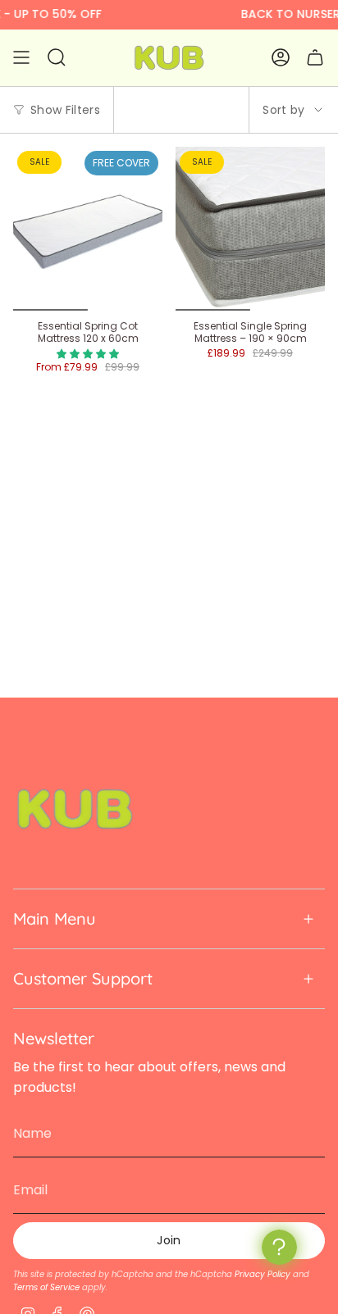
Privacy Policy (262, 1274)
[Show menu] (21, 58)
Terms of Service (46, 1287)
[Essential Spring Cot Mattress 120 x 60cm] (87, 229)
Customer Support (83, 978)
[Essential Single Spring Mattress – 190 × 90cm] (250, 229)
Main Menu (54, 918)
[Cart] (315, 58)
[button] (88, 354)
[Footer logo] (74, 809)
